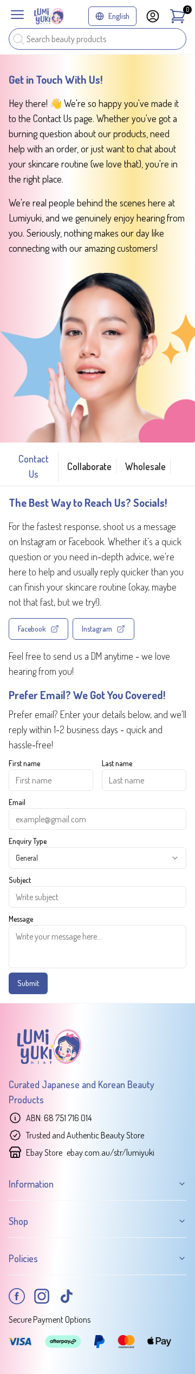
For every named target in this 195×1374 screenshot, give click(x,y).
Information (31, 1184)
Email (17, 802)
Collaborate (89, 466)
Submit (28, 983)
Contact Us (33, 466)
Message (21, 918)
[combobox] (97, 858)
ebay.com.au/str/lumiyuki (110, 1152)
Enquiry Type (28, 841)
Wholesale (145, 466)
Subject (20, 879)
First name (24, 763)
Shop (18, 1221)
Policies (23, 1258)
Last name (117, 763)
